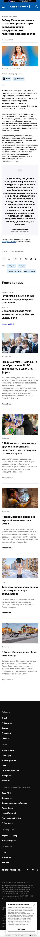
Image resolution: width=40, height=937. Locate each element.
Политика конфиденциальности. (13, 899)
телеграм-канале (9, 242)
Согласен (21, 929)
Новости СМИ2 (8, 324)
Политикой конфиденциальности (18, 924)
